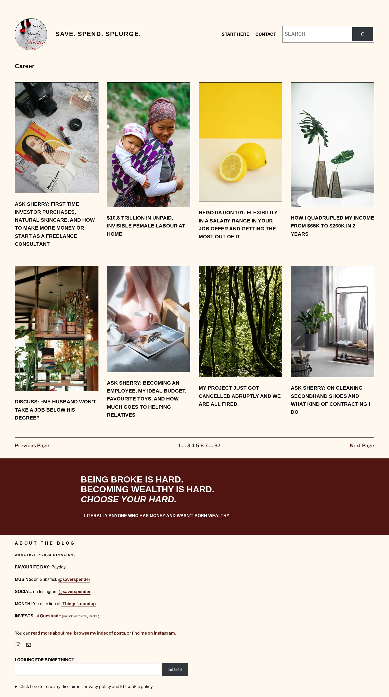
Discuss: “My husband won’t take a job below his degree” (55, 410)
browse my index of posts (99, 633)
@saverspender (74, 579)
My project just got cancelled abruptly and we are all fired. (240, 396)
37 (217, 446)
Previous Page (32, 446)
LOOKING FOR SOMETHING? (44, 659)
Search (175, 669)
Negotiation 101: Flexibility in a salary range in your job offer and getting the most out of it (238, 224)
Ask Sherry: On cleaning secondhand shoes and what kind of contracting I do (330, 400)
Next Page (362, 446)
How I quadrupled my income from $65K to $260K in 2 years (332, 226)
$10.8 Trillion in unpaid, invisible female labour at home (146, 226)
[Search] (362, 34)
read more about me (52, 633)
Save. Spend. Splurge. (98, 34)
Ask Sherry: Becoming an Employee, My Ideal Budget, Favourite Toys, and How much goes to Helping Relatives (146, 399)
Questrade (50, 615)
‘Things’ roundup (78, 603)
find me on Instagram (153, 633)
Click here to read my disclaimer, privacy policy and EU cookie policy (86, 686)
